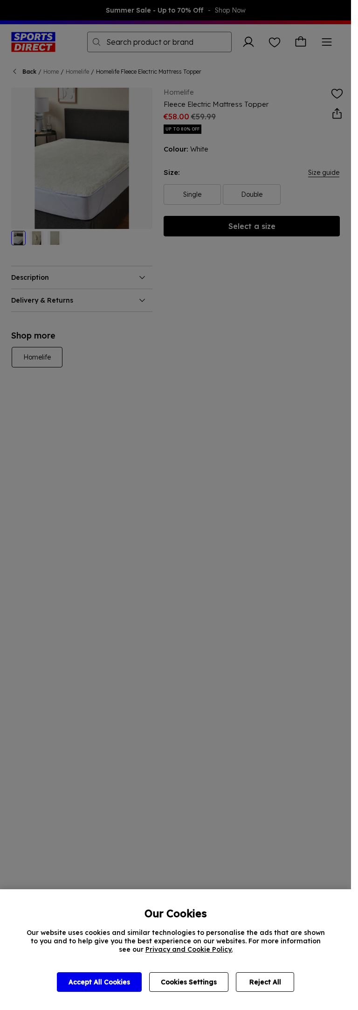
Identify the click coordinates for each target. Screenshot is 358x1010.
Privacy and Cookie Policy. (189, 949)
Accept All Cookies (99, 982)
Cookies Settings (189, 982)
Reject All (265, 982)
